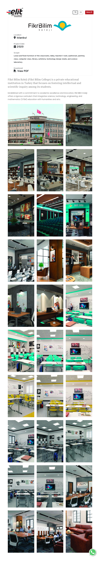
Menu (88, 12)
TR (75, 12)
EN (81, 12)
